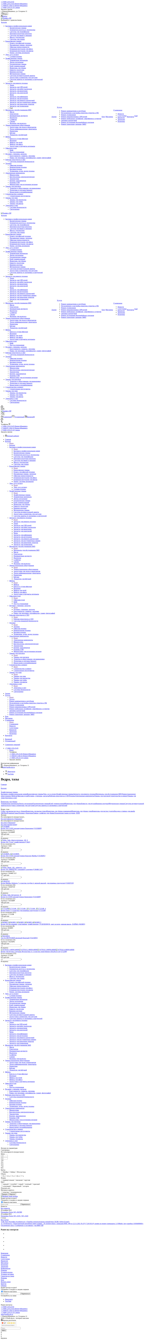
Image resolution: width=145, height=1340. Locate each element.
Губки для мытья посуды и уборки (13, 811)
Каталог (12, 445)
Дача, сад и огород (20, 487)
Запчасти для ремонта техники (25, 521)
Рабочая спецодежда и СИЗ (23, 619)
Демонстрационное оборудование (26, 569)
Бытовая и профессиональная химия (27, 451)
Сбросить (12, 1194)
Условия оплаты (7, 1272)
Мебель (16, 585)
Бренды (3, 1284)
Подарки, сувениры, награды (24, 609)
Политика (4, 1265)
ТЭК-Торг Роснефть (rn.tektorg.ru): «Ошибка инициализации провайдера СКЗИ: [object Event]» (35, 1222)
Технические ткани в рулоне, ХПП (67, 813)
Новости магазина (10, 1202)
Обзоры (3, 1286)
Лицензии (4, 1266)
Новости (4, 1257)
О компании (13, 724)
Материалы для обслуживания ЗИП (26, 550)
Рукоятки (10, 813)
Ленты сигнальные (26, 803)
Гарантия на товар (7, 1276)
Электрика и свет (20, 688)
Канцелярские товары (22, 470)
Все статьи (5, 1220)
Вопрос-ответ (6, 1282)
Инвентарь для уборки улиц (82, 811)
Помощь (4, 1270)
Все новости (5, 1208)
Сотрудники (5, 1259)
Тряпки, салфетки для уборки (43, 813)
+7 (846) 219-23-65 (7, 2)
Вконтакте (11, 771)
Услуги (11, 699)
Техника (17, 627)
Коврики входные (102, 803)
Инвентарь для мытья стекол (36, 811)
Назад (11, 443)
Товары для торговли (21, 657)
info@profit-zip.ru (9, 767)
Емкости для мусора (88, 803)
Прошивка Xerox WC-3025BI (11, 1212)
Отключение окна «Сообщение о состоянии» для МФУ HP (22, 1225)
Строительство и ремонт (22, 669)
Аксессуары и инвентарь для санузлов (20, 805)
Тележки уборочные (25, 813)
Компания (4, 1253)
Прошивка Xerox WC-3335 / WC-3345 (14, 1216)
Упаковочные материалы (10, 803)
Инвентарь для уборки (73, 803)
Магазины (4, 1263)
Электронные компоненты (23, 640)
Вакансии (4, 1261)
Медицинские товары (117, 803)
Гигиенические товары (41, 803)
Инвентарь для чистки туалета (103, 811)
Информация (5, 1268)
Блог (2, 1280)
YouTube (10, 774)
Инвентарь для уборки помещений (59, 811)
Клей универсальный (57, 803)
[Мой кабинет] (2, 407)
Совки (16, 813)
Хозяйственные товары (22, 495)
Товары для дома (20, 676)
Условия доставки (7, 1274)
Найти (4, 1330)
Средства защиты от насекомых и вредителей (50, 805)
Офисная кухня (19, 600)
